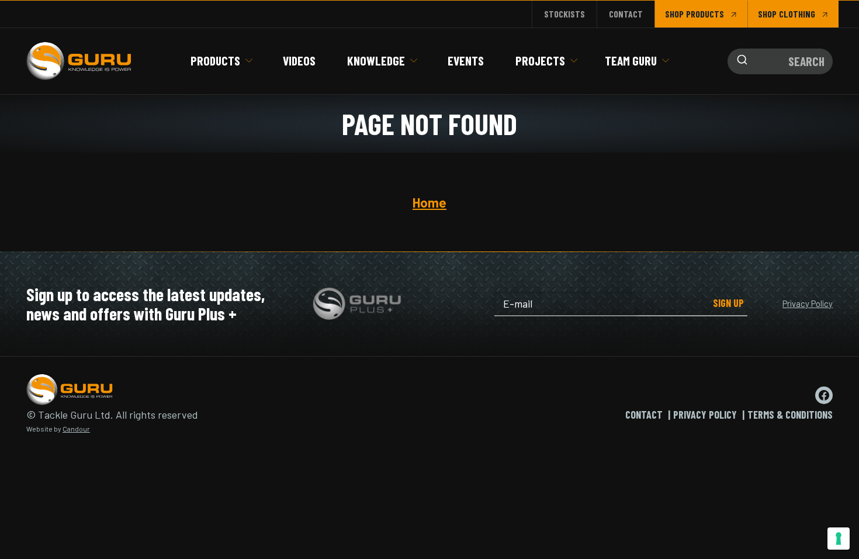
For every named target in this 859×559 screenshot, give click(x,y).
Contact (626, 13)
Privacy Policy (807, 303)
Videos (299, 60)
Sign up (728, 302)
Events (466, 60)
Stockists (564, 13)
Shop (674, 13)
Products (215, 60)
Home (429, 202)
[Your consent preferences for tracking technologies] (838, 538)
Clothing (797, 13)
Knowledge (376, 60)
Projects (540, 60)
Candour (76, 429)
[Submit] (739, 61)
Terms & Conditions (790, 414)
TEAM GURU (631, 60)
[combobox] (780, 61)
